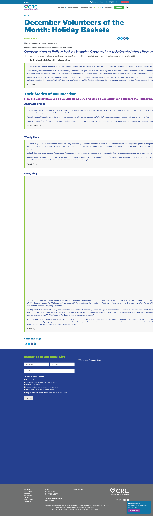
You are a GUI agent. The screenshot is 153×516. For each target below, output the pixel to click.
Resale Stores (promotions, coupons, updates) (40, 389)
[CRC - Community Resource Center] (119, 491)
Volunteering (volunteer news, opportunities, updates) (42, 387)
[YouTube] (128, 500)
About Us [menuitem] (97, 7)
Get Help (27, 489)
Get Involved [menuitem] (73, 7)
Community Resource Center (31, 7)
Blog (27, 16)
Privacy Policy (28, 502)
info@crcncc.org (78, 489)
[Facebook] (117, 500)
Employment (28, 495)
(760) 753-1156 (54, 495)
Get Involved (28, 491)
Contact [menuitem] (108, 7)
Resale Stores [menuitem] (86, 7)
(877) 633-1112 (113, 2)
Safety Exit (124, 2)
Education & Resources (33, 384)
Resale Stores (28, 500)
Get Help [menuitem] (61, 7)
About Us (27, 493)
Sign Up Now (134, 510)
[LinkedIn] (124, 500)
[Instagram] (121, 500)
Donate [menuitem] (119, 7)
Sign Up (28, 398)
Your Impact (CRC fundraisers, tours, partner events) (41, 382)
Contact (26, 497)
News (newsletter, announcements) (36, 380)
